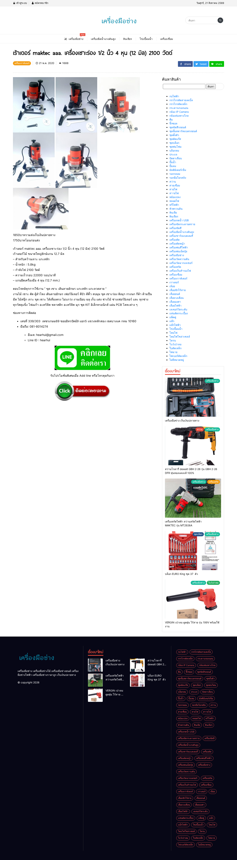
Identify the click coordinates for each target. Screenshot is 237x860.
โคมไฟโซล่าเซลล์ (179, 336)
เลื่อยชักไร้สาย (177, 290)
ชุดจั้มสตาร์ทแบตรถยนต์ (183, 131)
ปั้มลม (172, 166)
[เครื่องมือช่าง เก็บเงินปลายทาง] (193, 397)
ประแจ (173, 154)
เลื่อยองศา (175, 301)
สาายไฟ (174, 193)
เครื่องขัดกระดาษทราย (182, 224)
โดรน (172, 340)
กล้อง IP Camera (179, 111)
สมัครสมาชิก (41, 2)
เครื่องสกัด (175, 266)
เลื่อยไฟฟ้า (175, 305)
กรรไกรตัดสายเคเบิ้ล (181, 100)
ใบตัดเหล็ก (175, 348)
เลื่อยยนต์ (174, 293)
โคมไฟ (173, 332)
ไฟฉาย (173, 352)
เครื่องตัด (174, 239)
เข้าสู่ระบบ (21, 2)
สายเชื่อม (174, 185)
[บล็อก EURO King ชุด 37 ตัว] (193, 550)
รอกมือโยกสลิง (177, 177)
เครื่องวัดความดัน (179, 259)
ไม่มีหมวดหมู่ (176, 359)
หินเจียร (173, 216)
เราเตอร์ (174, 282)
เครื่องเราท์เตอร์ (178, 278)
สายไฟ (173, 189)
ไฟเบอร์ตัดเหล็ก (178, 355)
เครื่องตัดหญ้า (177, 243)
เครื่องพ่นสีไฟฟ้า (178, 247)
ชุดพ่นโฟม (175, 146)
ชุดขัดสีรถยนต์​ (177, 127)
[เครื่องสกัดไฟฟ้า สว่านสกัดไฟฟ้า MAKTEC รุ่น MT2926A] (193, 498)
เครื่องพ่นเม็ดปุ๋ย (178, 251)
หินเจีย (173, 212)
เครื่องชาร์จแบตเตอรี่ (181, 235)
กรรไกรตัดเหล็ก (178, 104)
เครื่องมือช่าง (176, 255)
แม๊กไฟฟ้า (175, 324)
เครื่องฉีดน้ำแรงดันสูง (181, 231)
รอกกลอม (174, 173)
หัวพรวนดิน (176, 208)
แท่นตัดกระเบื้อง (178, 313)
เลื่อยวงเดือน (176, 297)
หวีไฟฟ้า (174, 204)
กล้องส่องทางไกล (179, 115)
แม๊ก (171, 321)
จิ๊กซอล (173, 123)
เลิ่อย (172, 286)
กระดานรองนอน (178, 107)
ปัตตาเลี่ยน (175, 158)
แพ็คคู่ (172, 317)
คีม (171, 119)
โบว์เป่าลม (175, 344)
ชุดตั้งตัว (174, 135)
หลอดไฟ (174, 200)
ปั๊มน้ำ (172, 162)
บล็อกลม (174, 150)
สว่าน (172, 181)
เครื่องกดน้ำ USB (179, 220)
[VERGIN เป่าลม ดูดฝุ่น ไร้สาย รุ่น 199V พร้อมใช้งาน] (193, 599)
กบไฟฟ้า (174, 96)
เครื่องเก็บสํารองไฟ (180, 270)
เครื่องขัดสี (175, 228)
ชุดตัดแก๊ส (175, 138)
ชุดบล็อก (174, 142)
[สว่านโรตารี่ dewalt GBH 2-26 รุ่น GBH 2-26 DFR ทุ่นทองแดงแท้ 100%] (193, 445)
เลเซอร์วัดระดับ (178, 309)
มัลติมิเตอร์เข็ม (177, 169)
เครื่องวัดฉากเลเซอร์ (181, 262)
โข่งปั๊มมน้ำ (175, 328)
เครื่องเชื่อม (175, 274)
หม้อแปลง (175, 197)
